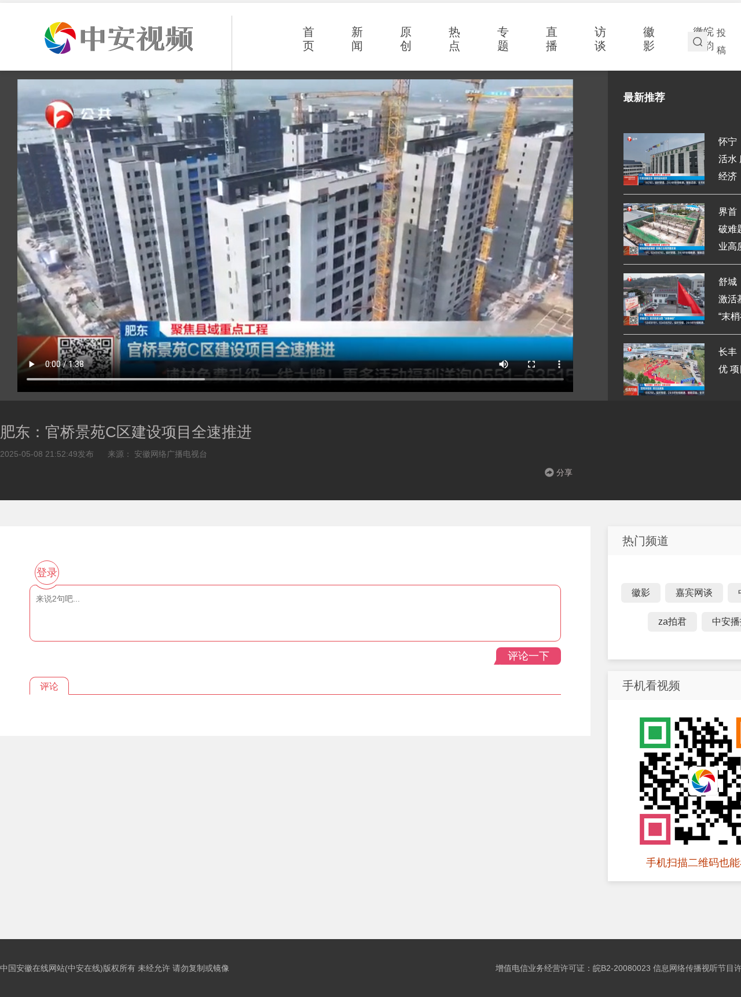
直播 (551, 38)
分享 (564, 472)
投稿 (721, 41)
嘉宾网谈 (694, 593)
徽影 (649, 38)
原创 (406, 38)
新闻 (357, 38)
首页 (308, 38)
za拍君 (672, 621)
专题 (503, 38)
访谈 (600, 38)
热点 (454, 38)
